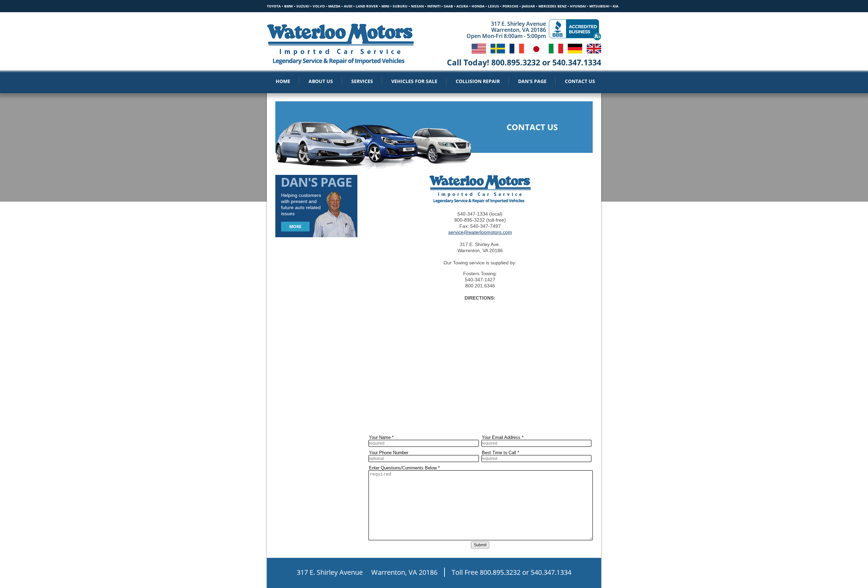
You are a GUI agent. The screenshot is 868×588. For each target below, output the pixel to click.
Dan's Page (532, 81)
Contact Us (580, 81)
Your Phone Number (388, 452)
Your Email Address (503, 437)
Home (283, 81)
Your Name (381, 437)
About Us (321, 81)
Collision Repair (478, 81)
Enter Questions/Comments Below (404, 468)
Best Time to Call (500, 452)
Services (362, 81)
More (295, 226)
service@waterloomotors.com (480, 232)
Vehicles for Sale (414, 81)
